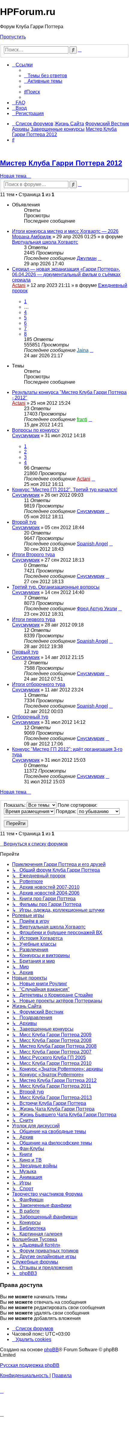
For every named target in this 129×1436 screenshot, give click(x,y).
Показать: (15, 805)
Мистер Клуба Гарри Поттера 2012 (61, 163)
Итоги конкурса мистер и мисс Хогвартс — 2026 (65, 231)
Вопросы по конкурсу (35, 430)
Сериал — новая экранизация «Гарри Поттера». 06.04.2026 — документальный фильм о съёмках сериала (66, 274)
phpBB (51, 1349)
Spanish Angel (92, 543)
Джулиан (87, 258)
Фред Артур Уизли (97, 608)
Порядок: (66, 811)
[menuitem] (45, 75)
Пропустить (13, 36)
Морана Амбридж (31, 236)
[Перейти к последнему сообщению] (99, 258)
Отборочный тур (30, 716)
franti (82, 419)
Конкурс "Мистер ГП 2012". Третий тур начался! (64, 489)
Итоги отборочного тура (38, 684)
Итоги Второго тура (33, 554)
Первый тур (25, 651)
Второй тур (24, 522)
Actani (19, 285)
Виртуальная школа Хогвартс (45, 242)
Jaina (82, 350)
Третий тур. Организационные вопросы (56, 587)
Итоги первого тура (33, 619)
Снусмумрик (26, 435)
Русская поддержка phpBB (29, 1365)
